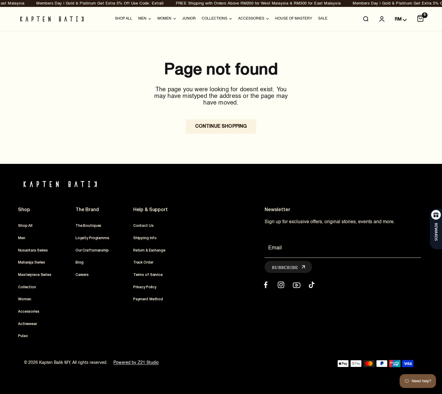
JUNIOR (189, 18)
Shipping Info (145, 238)
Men (21, 238)
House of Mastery (293, 18)
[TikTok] (312, 285)
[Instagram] (281, 285)
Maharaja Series (31, 262)
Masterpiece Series (34, 275)
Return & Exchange (149, 250)
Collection (27, 287)
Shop (24, 210)
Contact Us (143, 225)
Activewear (27, 324)
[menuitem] (123, 19)
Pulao (23, 336)
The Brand (87, 210)
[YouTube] (296, 285)
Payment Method (148, 299)
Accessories (28, 311)
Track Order (143, 262)
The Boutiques (88, 225)
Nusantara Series (33, 250)
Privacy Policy (144, 287)
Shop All (123, 18)
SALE (322, 18)
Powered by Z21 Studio (136, 363)
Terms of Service (148, 275)
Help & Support (150, 210)
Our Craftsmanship (92, 250)
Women (24, 299)
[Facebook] (266, 285)
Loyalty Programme (92, 238)
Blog (79, 262)
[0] (420, 19)
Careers (82, 275)
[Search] (365, 19)
